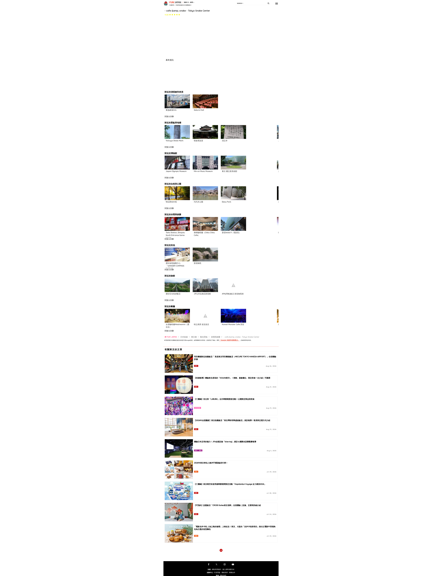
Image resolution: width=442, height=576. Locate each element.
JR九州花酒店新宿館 (202, 294)
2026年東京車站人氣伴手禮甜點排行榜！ (211, 463)
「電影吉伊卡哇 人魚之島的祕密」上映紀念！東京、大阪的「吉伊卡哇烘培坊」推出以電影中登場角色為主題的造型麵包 (235, 527)
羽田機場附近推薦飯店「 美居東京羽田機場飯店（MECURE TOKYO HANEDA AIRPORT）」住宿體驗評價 (235, 357)
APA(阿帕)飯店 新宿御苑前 (233, 294)
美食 (196, 471)
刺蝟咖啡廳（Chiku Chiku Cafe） (204, 233)
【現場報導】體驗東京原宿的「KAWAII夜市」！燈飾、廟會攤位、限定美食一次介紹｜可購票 (232, 378)
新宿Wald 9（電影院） (231, 232)
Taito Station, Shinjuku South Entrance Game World (175, 234)
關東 (196, 366)
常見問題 (217, 572)
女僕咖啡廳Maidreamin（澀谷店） (177, 325)
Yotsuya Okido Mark (174, 140)
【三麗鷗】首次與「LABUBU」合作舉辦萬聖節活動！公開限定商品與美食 (224, 399)
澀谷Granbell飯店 (173, 294)
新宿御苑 (197, 263)
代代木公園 (198, 202)
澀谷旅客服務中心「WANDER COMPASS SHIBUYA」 (175, 265)
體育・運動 (198, 450)
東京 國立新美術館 (229, 171)
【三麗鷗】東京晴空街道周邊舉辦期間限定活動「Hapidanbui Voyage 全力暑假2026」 (230, 484)
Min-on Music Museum (203, 171)
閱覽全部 (168, 116)
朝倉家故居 (198, 140)
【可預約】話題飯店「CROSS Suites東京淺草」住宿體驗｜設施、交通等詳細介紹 (227, 505)
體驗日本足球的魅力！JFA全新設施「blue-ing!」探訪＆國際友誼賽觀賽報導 (225, 441)
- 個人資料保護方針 (227, 569)
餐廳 (196, 536)
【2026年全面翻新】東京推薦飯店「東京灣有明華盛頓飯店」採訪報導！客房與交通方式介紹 (232, 420)
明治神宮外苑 (171, 202)
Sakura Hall (199, 110)
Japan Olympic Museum (176, 171)
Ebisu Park (226, 202)
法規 (209, 569)
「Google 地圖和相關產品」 (229, 340)
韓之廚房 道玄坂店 (201, 324)
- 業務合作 (231, 572)
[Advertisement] (233, 104)
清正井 (224, 140)
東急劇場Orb (171, 110)
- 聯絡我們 (224, 572)
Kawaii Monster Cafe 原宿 (233, 324)
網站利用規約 (216, 569)
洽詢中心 (210, 572)
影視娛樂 (197, 408)
